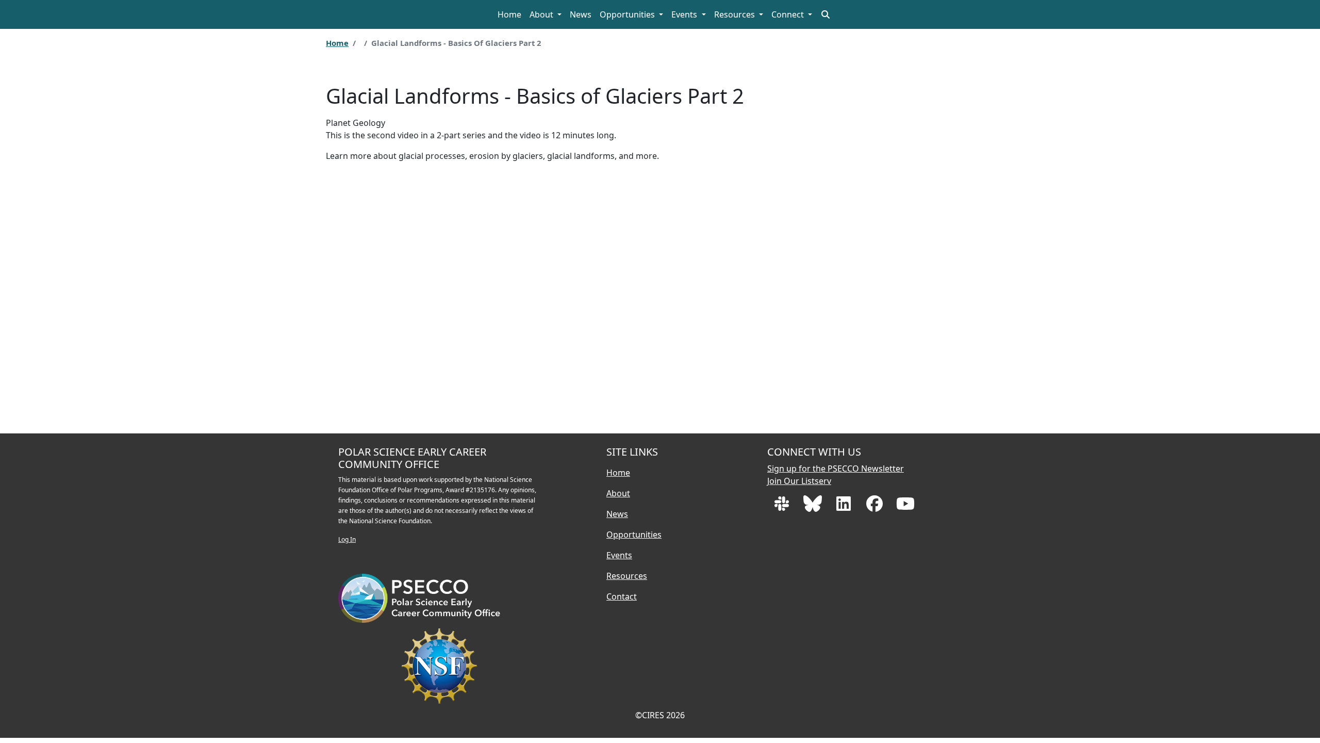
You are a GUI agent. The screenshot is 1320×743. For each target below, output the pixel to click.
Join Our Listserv (799, 481)
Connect (788, 14)
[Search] (825, 14)
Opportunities (628, 14)
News (580, 14)
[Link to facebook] (875, 506)
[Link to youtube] (905, 506)
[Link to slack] (782, 506)
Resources (735, 14)
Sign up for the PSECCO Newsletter (835, 468)
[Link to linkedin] (844, 506)
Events (685, 14)
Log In (347, 539)
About (542, 14)
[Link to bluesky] (813, 506)
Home (509, 14)
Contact (621, 596)
